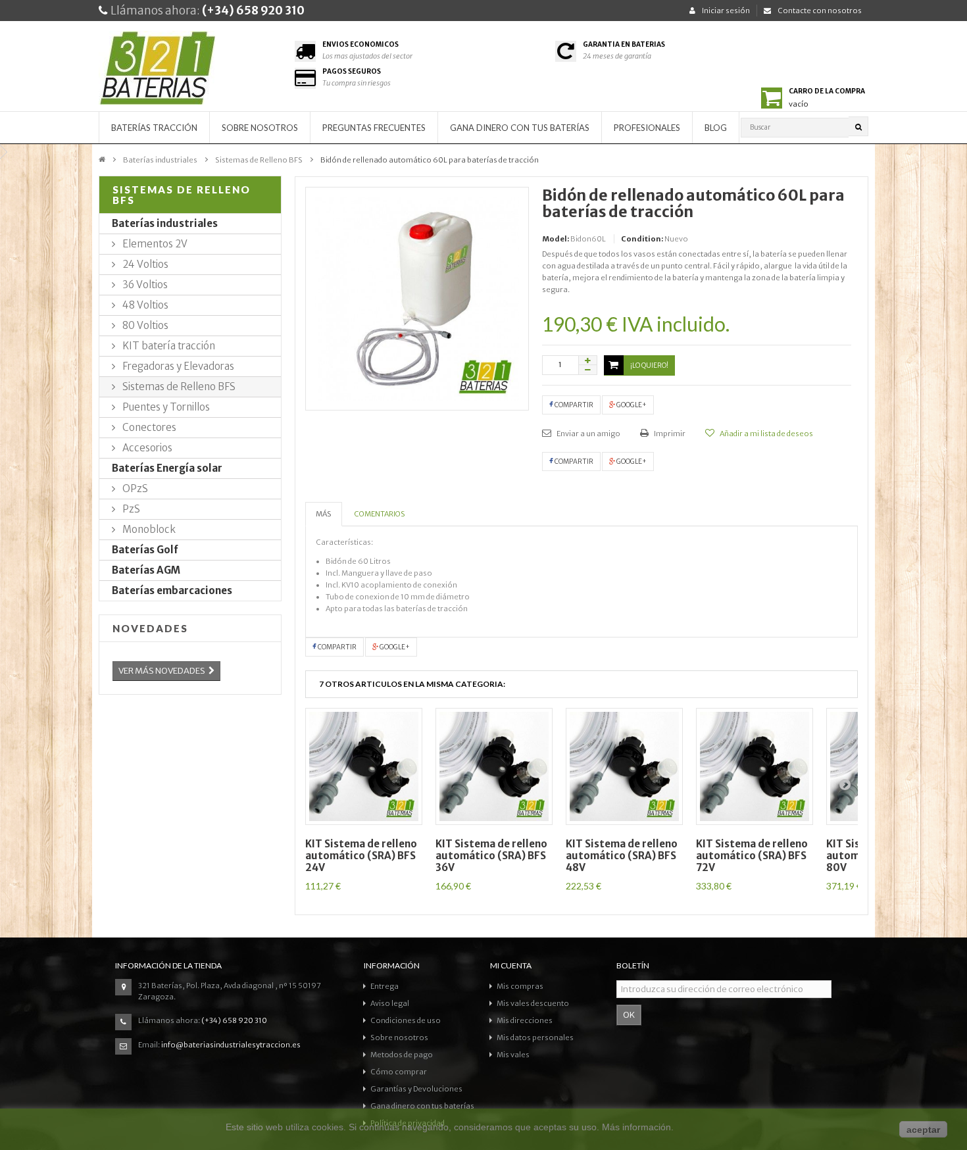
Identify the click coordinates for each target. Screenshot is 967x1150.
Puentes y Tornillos (165, 407)
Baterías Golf (145, 549)
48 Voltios (144, 305)
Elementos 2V (153, 244)
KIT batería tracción (167, 345)
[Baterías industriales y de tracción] (190, 71)
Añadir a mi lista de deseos (765, 433)
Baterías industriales (160, 159)
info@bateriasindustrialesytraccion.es (231, 1044)
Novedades (150, 628)
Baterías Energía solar (167, 468)
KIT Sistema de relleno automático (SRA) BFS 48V (622, 856)
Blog (716, 127)
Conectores (148, 427)
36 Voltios (144, 284)
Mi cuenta (511, 965)
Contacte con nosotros (820, 10)
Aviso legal (389, 1003)
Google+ (631, 405)
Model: (555, 238)
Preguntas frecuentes (374, 127)
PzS (130, 509)
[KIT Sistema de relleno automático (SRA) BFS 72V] (754, 766)
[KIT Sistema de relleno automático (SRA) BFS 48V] (624, 766)
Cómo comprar (398, 1071)
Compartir (573, 405)
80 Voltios (144, 325)
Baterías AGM (146, 570)
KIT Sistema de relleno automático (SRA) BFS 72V (752, 856)
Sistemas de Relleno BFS (259, 159)
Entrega (384, 986)
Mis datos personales (535, 1037)
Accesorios (146, 447)
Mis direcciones (525, 1020)
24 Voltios (144, 264)
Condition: (642, 238)
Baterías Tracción (154, 127)
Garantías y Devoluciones (416, 1088)
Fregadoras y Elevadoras (177, 366)
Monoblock (148, 529)
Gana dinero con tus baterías (519, 127)
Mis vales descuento (533, 1003)
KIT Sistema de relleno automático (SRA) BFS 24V (361, 856)
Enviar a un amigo (587, 433)
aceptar (923, 1129)
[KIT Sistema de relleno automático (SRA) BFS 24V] (363, 766)
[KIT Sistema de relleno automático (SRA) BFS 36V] (494, 766)
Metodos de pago (401, 1054)
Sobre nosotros (260, 127)
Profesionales (647, 127)
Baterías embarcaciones (172, 590)
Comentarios (379, 513)
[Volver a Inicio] (102, 158)
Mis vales (513, 1054)
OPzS (134, 488)
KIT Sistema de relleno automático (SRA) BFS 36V (491, 856)
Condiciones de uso (405, 1020)
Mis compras (520, 986)
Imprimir (669, 433)
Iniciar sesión (726, 10)
